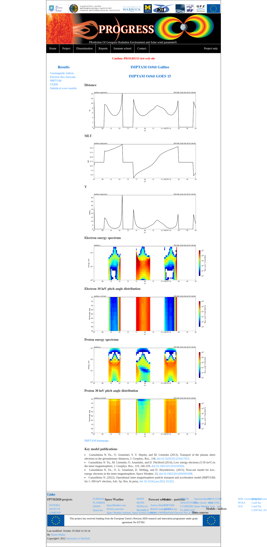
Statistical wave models (63, 88)
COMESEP (55, 512)
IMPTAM (55, 80)
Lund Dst (256, 506)
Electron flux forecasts (63, 77)
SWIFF (140, 498)
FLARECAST (187, 510)
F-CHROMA (187, 506)
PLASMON (99, 502)
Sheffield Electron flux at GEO (180, 512)
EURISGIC (99, 498)
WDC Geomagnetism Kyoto (252, 498)
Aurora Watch (157, 505)
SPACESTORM (188, 502)
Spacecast (98, 510)
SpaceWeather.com (116, 505)
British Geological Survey (163, 509)
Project (66, 48)
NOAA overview (115, 509)
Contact (141, 48)
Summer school (122, 48)
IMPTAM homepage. (96, 440)
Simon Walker (58, 534)
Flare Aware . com (203, 502)
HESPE (141, 502)
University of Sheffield (78, 538)
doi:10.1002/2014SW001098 (175, 473)
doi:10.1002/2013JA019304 (167, 466)
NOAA (241, 502)
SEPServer (142, 506)
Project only (211, 48)
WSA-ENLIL (215, 502)
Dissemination (84, 48)
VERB (54, 84)
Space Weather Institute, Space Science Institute (131, 512)
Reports (103, 48)
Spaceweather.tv (202, 498)
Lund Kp (256, 502)
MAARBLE (143, 510)
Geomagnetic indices (62, 73)
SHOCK (184, 498)
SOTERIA (54, 505)
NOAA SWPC (157, 512)
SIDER (96, 506)
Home (52, 48)
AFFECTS (54, 509)
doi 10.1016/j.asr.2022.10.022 (156, 481)
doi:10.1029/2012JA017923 (173, 458)
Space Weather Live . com (207, 506)
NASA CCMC (215, 498)
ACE (240, 506)
